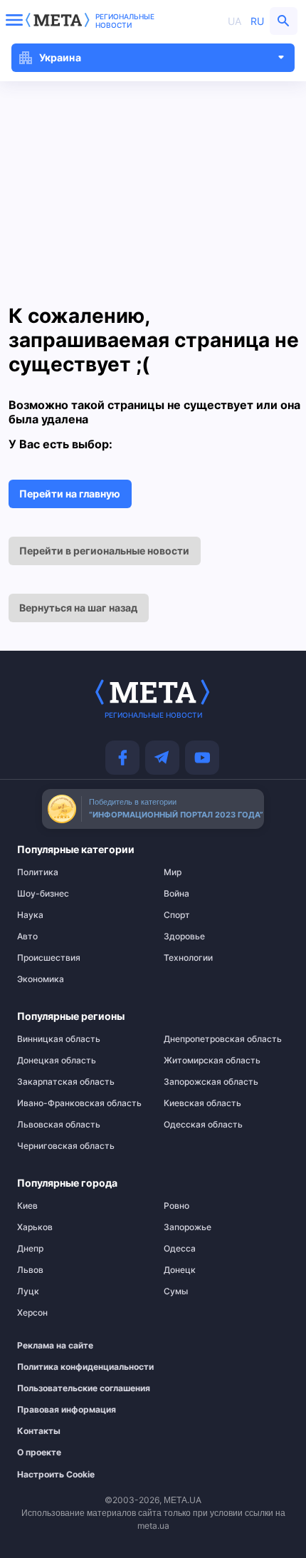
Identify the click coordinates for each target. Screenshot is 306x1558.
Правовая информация (66, 1410)
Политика (37, 872)
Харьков (35, 1227)
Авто (27, 936)
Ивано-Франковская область (79, 1103)
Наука (30, 915)
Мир (172, 872)
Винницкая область (58, 1039)
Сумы (176, 1291)
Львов (30, 1270)
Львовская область (58, 1125)
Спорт (177, 915)
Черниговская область (66, 1146)
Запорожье (187, 1227)
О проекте (39, 1453)
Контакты (38, 1431)
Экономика (40, 979)
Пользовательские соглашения (72, 1388)
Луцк (28, 1291)
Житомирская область (212, 1061)
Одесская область (203, 1125)
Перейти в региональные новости (104, 551)
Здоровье (184, 936)
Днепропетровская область (223, 1039)
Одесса (180, 1249)
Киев (27, 1206)
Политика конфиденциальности (72, 1367)
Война (176, 894)
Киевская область (202, 1103)
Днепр (30, 1249)
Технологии (188, 958)
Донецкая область (56, 1061)
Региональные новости (124, 20)
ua (234, 21)
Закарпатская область (66, 1082)
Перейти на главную (69, 493)
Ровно (176, 1206)
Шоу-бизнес (43, 894)
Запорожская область (211, 1082)
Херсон (32, 1313)
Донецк (180, 1270)
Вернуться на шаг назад (78, 608)
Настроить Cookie (56, 1475)
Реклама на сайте (55, 1346)
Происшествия (48, 958)
